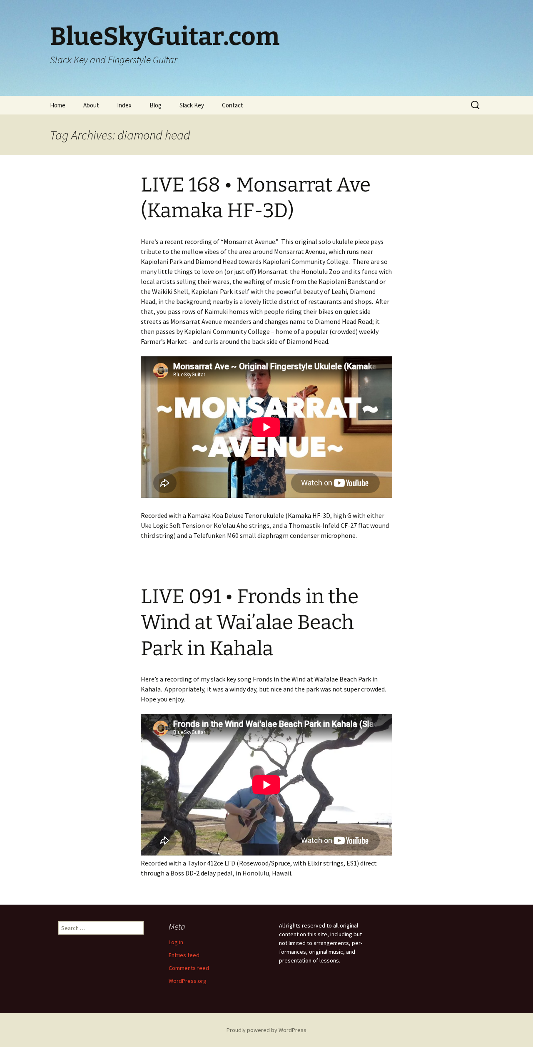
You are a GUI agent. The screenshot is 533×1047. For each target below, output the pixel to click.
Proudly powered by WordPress (266, 1030)
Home (57, 105)
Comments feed (189, 968)
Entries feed (184, 955)
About (91, 105)
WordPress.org (188, 981)
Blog (155, 105)
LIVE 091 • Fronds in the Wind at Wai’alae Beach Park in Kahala (250, 622)
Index (124, 105)
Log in (176, 942)
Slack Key (191, 105)
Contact (232, 105)
